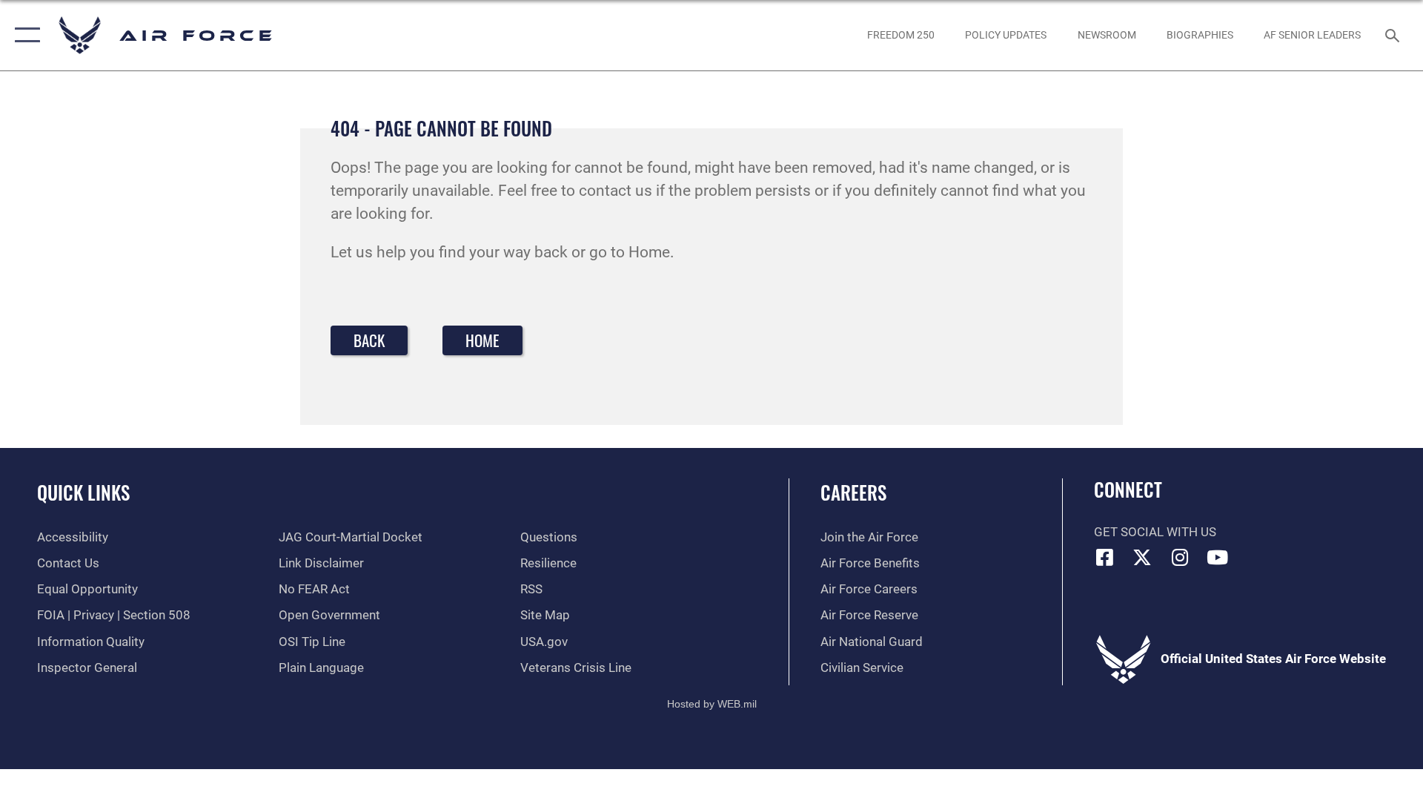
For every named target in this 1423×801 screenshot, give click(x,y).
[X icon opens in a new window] (1142, 557)
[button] (24, 35)
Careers (853, 492)
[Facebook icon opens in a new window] (1105, 557)
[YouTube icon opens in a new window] (1218, 557)
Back (369, 340)
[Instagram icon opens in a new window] (1180, 557)
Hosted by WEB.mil (712, 704)
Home (482, 340)
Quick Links (83, 492)
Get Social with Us (1155, 532)
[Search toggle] (1393, 35)
